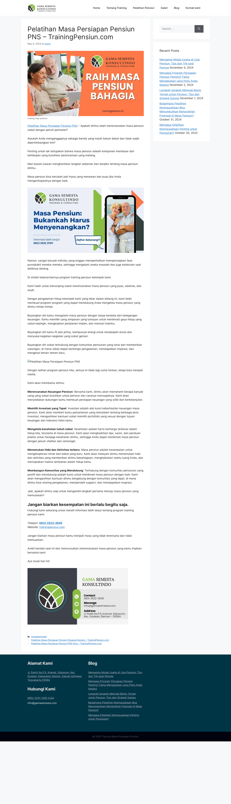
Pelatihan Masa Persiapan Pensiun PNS (52, 125)
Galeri (164, 7)
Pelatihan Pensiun (143, 7)
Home (96, 7)
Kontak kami (193, 7)
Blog (176, 7)
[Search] (199, 29)
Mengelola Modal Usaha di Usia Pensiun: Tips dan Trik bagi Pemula (180, 63)
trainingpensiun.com (52, 527)
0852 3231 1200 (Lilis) (41, 698)
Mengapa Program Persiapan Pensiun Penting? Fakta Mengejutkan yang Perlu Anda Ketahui (115, 685)
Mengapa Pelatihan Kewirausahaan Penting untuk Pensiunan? (178, 128)
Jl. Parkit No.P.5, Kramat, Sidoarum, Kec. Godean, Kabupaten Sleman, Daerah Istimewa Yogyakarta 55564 (55, 676)
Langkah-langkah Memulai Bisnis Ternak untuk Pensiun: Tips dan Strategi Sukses (180, 94)
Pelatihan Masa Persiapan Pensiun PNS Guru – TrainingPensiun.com (66, 643)
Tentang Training (116, 7)
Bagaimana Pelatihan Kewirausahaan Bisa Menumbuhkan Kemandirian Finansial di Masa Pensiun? (115, 706)
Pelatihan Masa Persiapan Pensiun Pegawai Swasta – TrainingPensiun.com (70, 640)
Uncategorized (39, 636)
